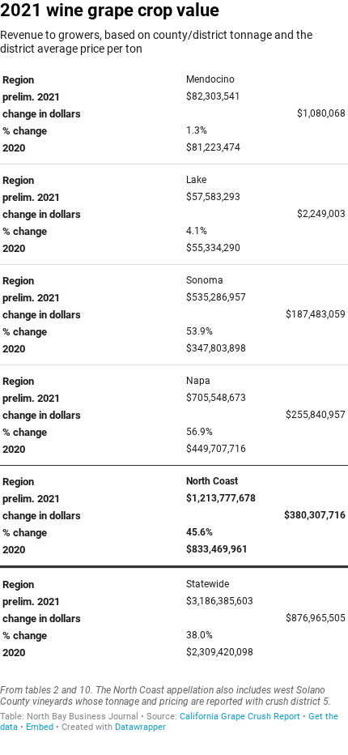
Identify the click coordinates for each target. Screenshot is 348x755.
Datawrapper (140, 727)
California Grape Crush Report (240, 716)
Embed (39, 727)
